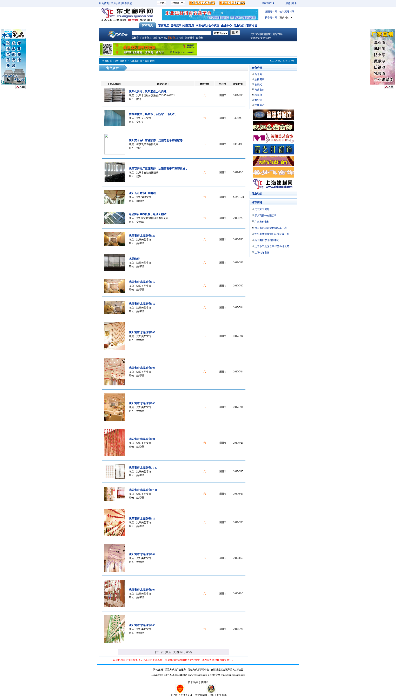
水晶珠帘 (134, 258)
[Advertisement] (247, 49)
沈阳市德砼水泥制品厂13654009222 (155, 95)
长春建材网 (271, 17)
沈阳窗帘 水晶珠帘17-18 (143, 489)
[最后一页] (171, 652)
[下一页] (159, 652)
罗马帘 (180, 37)
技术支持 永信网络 (198, 682)
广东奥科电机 (262, 221)
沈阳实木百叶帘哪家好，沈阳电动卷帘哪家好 (156, 140)
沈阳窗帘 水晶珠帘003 (142, 403)
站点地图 (238, 669)
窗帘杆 (199, 37)
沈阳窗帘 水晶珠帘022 (142, 235)
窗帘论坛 (251, 25)
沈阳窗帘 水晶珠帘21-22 (143, 467)
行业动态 (239, 25)
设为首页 (104, 3)
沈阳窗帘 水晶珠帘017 (142, 281)
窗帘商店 (163, 25)
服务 (287, 3)
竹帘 (163, 37)
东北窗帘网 (136, 60)
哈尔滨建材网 (286, 11)
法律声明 (227, 669)
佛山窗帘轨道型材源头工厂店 (271, 227)
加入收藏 (115, 3)
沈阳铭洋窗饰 (143, 197)
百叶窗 (258, 74)
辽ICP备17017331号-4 (180, 695)
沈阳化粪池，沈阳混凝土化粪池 (147, 91)
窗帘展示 (176, 25)
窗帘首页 (147, 25)
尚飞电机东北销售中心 (267, 240)
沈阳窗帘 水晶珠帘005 (142, 625)
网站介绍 (158, 669)
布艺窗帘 (259, 89)
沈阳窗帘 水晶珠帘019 (142, 303)
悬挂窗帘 (259, 79)
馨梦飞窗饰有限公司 (147, 144)
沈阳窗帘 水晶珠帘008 (142, 332)
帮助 (294, 3)
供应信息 (188, 25)
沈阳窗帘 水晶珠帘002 (142, 554)
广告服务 (181, 669)
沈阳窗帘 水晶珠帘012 (142, 518)
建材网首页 (120, 60)
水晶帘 (258, 94)
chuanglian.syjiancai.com (233, 674)
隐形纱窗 (190, 37)
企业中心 (226, 25)
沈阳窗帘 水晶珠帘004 (142, 589)
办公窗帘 (155, 37)
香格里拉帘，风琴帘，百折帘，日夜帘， (153, 114)
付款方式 (193, 669)
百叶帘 (145, 37)
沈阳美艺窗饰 (143, 239)
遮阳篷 (258, 100)
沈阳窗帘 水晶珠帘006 (142, 367)
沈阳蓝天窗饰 (143, 118)
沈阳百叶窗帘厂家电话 (142, 193)
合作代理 (214, 25)
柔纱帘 (171, 37)
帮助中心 (204, 669)
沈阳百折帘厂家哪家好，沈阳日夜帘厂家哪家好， (158, 168)
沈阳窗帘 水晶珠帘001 (142, 438)
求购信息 (201, 25)
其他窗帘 (259, 105)
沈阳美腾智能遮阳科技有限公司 (272, 234)
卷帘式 (258, 84)
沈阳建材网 (271, 11)
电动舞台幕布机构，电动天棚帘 (147, 214)
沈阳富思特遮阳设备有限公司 (152, 218)
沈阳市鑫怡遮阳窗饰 (147, 172)
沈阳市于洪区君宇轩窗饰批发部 (272, 246)
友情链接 (216, 669)
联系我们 (127, 3)
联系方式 (169, 669)
